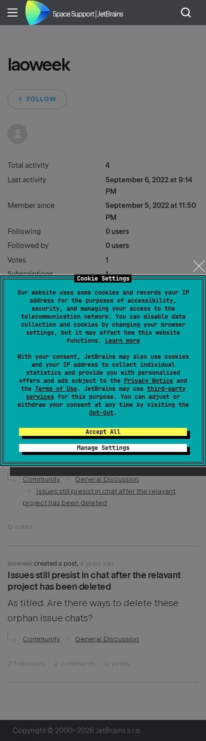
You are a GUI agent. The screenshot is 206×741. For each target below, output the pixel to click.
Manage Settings (103, 448)
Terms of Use (56, 389)
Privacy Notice (148, 381)
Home (37, 12)
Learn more (122, 341)
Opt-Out (101, 413)
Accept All (103, 432)
